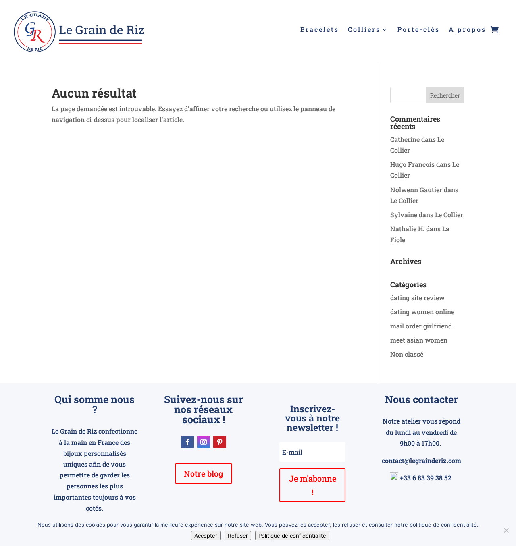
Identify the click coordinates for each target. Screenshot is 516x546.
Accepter (205, 535)
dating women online (422, 311)
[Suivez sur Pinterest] (219, 442)
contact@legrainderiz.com (421, 460)
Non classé (406, 354)
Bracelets (319, 30)
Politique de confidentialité (292, 535)
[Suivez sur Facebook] (187, 442)
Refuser (238, 535)
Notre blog (203, 473)
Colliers (364, 30)
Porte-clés (418, 30)
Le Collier (404, 200)
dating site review (417, 297)
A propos (467, 30)
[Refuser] (506, 530)
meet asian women (418, 340)
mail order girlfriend (421, 326)
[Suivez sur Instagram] (203, 442)
